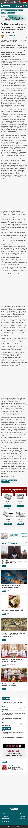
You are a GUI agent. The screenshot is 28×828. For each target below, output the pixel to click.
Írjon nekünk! (5, 821)
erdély (4, 12)
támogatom (7, 523)
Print (7, 501)
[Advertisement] (14, 195)
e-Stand (20, 501)
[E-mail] (18, 6)
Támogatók (22, 818)
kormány (4, 10)
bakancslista (19, 10)
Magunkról (22, 816)
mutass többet (14, 741)
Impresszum (5, 816)
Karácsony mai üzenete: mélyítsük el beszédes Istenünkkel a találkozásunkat (13, 634)
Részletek (7, 508)
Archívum (22, 813)
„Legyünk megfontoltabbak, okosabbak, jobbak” (13, 737)
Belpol (3, 701)
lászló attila (3, 480)
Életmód (4, 730)
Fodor (9, 35)
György (13, 35)
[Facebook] (16, 6)
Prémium (20, 519)
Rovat (5, 37)
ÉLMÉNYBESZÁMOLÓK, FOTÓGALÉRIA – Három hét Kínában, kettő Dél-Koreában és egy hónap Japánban (16, 769)
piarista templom (5, 482)
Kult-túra (4, 736)
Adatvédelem (5, 813)
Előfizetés (24, 1)
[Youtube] (21, 6)
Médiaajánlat (5, 818)
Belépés (17, 1)
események (11, 12)
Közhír (8, 37)
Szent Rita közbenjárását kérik (12, 610)
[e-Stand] (23, 6)
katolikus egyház (12, 480)
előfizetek (8, 506)
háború (11, 10)
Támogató (7, 519)
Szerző (6, 35)
